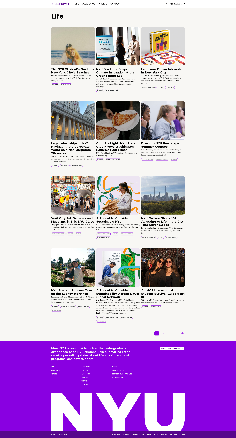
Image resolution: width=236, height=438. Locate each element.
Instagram (85, 367)
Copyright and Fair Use (122, 374)
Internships (170, 87)
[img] (73, 46)
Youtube (84, 377)
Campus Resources (148, 87)
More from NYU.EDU (59, 435)
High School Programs (157, 434)
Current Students (103, 238)
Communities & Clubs (113, 160)
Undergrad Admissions (121, 434)
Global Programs (83, 306)
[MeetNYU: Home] (60, 3)
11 (176, 333)
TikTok (84, 381)
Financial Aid (138, 434)
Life (76, 4)
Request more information (171, 348)
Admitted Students (148, 237)
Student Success (177, 434)
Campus (115, 4)
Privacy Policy (118, 370)
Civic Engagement (112, 91)
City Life (55, 85)
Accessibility (117, 377)
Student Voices (66, 85)
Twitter (84, 370)
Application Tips (147, 159)
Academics (89, 4)
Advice (103, 4)
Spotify (84, 385)
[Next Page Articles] (183, 333)
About (114, 367)
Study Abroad (56, 310)
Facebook (85, 374)
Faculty (78, 234)
